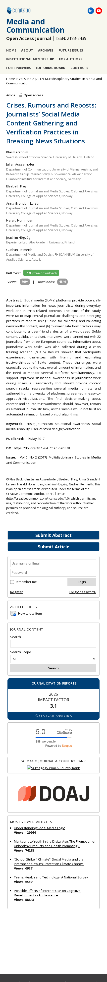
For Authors (70, 59)
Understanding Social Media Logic (39, 828)
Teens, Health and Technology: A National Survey (51, 877)
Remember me (26, 581)
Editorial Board (50, 67)
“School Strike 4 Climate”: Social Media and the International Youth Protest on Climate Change (49, 861)
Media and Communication (35, 25)
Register (16, 592)
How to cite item (30, 613)
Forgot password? (82, 592)
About (27, 50)
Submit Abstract (53, 535)
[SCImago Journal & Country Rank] (53, 768)
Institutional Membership (30, 59)
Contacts (79, 67)
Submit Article (53, 547)
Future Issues (70, 50)
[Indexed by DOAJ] (53, 794)
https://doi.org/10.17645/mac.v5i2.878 (42, 448)
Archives (46, 50)
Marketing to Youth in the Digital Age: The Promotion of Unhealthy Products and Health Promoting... (55, 843)
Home (11, 50)
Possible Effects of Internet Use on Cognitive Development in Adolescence (47, 892)
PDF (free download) (41, 273)
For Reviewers (18, 67)
